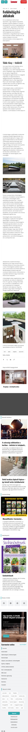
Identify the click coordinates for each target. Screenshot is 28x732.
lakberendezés (5, 696)
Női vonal (3, 672)
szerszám (4, 693)
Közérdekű (4, 651)
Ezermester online (8, 644)
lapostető (21, 351)
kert (10, 693)
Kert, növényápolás (6, 669)
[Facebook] (4, 603)
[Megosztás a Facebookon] (3, 359)
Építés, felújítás (6, 355)
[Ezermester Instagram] (4, 731)
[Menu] (2, 1)
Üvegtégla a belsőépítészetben (11, 387)
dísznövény (21, 702)
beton (17, 708)
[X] (10, 603)
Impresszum (14, 716)
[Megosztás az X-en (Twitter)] (7, 359)
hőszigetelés (5, 705)
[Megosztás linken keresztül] (14, 359)
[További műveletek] (24, 8)
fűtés (12, 699)
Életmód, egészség (6, 675)
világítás (15, 351)
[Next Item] (24, 506)
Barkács (3, 681)
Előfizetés (14, 724)
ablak (9, 351)
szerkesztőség (18, 699)
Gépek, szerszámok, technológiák (10, 660)
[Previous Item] (4, 506)
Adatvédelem (14, 722)
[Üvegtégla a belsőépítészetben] (14, 377)
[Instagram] (24, 603)
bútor (3, 699)
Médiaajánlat (13, 719)
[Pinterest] (17, 603)
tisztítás (4, 708)
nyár (22, 708)
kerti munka (11, 708)
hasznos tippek (13, 702)
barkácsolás (22, 696)
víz (7, 699)
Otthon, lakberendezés (7, 666)
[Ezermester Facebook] (2, 731)
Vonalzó (3, 685)
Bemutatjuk (4, 657)
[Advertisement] (14, 122)
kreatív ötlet (14, 696)
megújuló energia (19, 705)
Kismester (4, 678)
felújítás (15, 693)
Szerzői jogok (14, 727)
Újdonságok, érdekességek (8, 654)
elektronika (4, 702)
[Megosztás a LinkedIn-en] (10, 359)
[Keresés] (5, 1)
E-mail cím (6, 622)
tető (5, 351)
